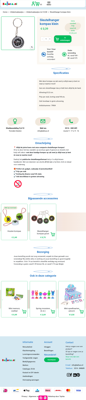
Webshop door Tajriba (56, 396)
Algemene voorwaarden (37, 396)
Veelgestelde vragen (30, 358)
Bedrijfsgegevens (29, 362)
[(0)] (37, 3)
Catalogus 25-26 (29, 369)
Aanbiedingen (28, 376)
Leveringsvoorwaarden (31, 354)
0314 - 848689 (79, 368)
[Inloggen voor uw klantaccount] (33, 3)
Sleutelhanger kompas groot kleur (43, 233)
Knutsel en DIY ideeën (31, 373)
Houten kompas (14, 231)
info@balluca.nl (77, 365)
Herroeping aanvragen (31, 380)
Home (5, 12)
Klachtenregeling (29, 351)
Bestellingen (48, 351)
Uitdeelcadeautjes (17, 12)
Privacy (24, 396)
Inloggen (47, 347)
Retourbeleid (27, 347)
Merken (25, 365)
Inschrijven (52, 360)
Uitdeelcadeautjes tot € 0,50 (36, 12)
